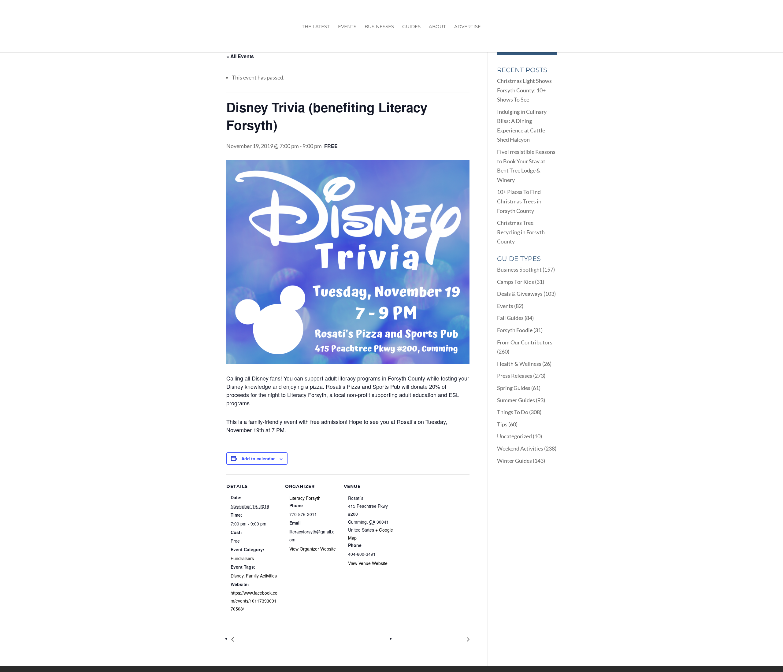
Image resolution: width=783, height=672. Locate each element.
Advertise (467, 26)
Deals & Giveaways (520, 293)
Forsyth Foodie (515, 330)
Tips (502, 424)
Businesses (379, 26)
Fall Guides (510, 317)
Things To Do (512, 412)
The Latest (316, 26)
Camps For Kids (515, 281)
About (437, 26)
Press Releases (514, 375)
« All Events (240, 56)
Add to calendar (258, 458)
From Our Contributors (524, 342)
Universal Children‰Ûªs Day (431, 639)
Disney (237, 576)
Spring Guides (513, 387)
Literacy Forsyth (305, 498)
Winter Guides (514, 460)
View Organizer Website (312, 549)
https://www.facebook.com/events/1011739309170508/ (254, 601)
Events (347, 26)
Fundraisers (242, 558)
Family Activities (261, 576)
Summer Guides (516, 400)
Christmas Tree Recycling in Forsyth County (521, 232)
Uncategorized (514, 436)
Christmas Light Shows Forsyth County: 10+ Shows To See (524, 90)
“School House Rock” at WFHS (271, 639)
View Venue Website (368, 563)
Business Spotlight (519, 269)
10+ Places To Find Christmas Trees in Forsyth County (519, 201)
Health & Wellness (519, 363)
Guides (411, 26)
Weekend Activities (520, 448)
